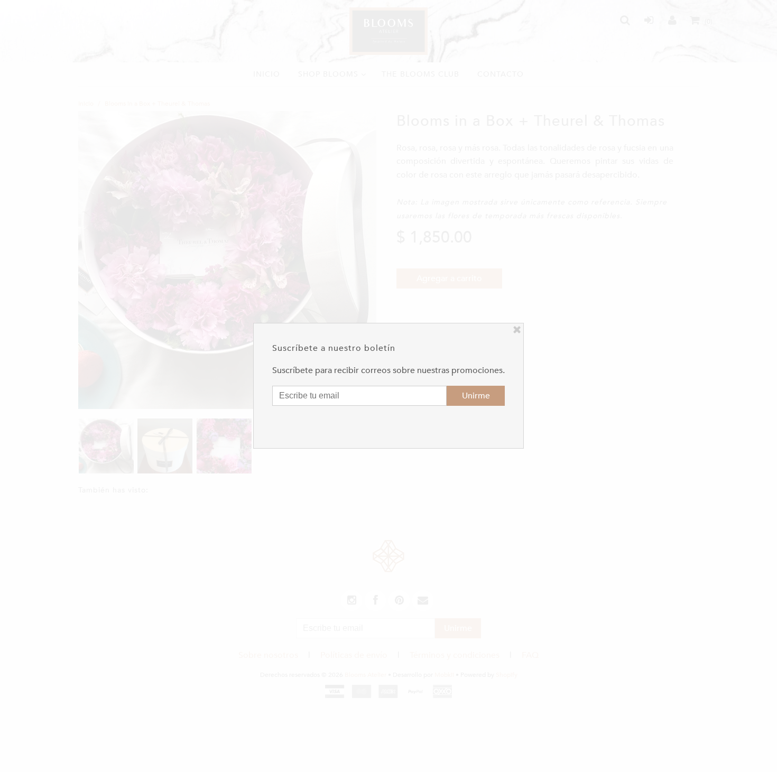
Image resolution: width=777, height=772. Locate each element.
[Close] (517, 329)
